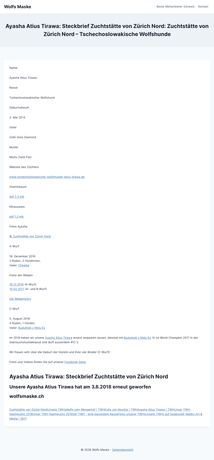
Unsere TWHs (56, 409)
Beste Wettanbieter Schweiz (176, 6)
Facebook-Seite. (75, 362)
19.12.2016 (16, 284)
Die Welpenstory (20, 299)
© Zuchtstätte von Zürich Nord (30, 236)
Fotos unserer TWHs (131, 414)
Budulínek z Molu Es (31, 328)
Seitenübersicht (122, 449)
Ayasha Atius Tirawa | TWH (155, 409)
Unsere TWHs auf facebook (164, 414)
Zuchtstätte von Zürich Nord (28, 409)
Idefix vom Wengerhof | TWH (85, 409)
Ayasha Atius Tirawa (58, 337)
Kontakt (203, 6)
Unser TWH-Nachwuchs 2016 (52, 414)
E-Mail (187, 414)
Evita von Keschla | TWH (121, 409)
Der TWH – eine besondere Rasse (95, 414)
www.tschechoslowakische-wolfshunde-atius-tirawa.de (47, 177)
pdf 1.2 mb (16, 216)
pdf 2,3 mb (16, 196)
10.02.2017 (16, 289)
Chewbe (23, 265)
